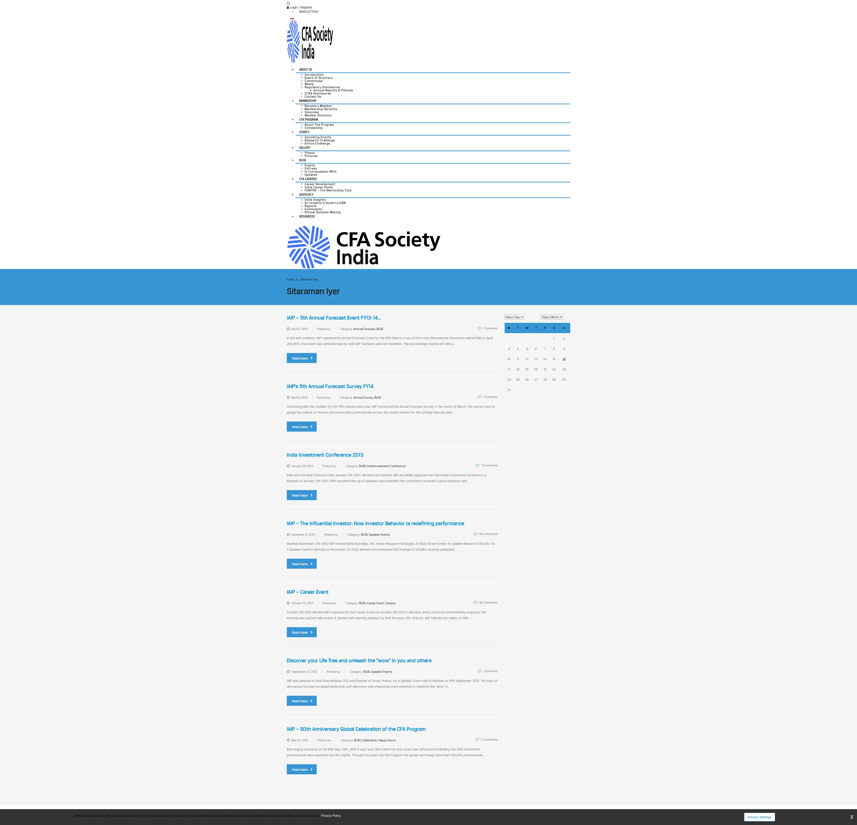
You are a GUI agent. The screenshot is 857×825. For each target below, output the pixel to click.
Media (309, 84)
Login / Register (300, 7)
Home (290, 279)
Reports (311, 206)
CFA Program (308, 119)
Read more (300, 358)
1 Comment (490, 328)
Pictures (311, 156)
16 (564, 359)
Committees (314, 81)
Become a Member (318, 106)
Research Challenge (320, 140)
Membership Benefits (321, 109)
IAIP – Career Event (308, 592)
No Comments (488, 534)
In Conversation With (321, 171)
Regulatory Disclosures (322, 87)
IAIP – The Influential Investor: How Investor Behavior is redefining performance (375, 523)
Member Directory (318, 115)
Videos (310, 153)
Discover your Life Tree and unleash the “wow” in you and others (359, 660)
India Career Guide (319, 187)
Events (304, 132)
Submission (313, 209)
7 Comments (489, 465)
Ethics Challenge (317, 143)
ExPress (311, 168)
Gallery (304, 147)
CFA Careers (308, 179)
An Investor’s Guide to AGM (325, 203)
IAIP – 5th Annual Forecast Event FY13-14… (334, 318)
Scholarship (314, 127)
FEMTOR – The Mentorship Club (328, 190)
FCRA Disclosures (318, 93)
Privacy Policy (331, 815)
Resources (307, 216)
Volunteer (312, 112)
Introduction (314, 74)
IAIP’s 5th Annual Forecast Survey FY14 (330, 386)
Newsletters (308, 11)
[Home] (364, 247)
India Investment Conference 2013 (325, 455)
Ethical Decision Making (323, 212)
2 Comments (489, 739)
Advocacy (306, 194)
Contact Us (313, 96)
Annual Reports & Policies (333, 90)
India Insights (315, 199)
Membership (307, 100)
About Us (305, 69)
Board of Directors (319, 77)
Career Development (320, 184)
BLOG (302, 160)
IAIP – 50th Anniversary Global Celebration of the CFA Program (356, 729)
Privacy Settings (759, 817)
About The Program (319, 124)
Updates (311, 174)
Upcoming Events (318, 137)
